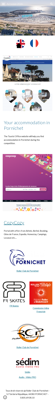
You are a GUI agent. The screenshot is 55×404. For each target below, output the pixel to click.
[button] (3, 4)
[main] (27, 125)
